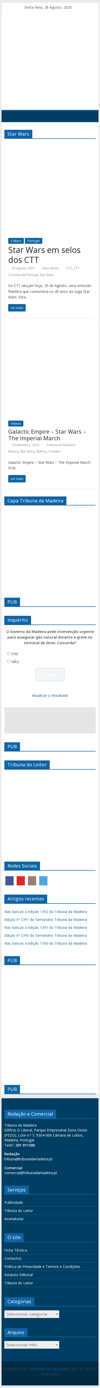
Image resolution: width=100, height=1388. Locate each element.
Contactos (13, 1258)
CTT (69, 268)
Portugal (33, 241)
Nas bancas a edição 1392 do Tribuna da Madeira (45, 911)
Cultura (16, 241)
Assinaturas (14, 1218)
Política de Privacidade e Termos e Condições (42, 1266)
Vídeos (16, 423)
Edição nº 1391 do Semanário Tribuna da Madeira (45, 919)
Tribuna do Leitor (18, 1210)
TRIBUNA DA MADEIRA (48, 1369)
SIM (14, 653)
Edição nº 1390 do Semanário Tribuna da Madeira (45, 935)
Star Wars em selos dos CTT (44, 254)
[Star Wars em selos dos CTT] (50, 145)
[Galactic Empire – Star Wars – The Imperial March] (50, 328)
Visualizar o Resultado (50, 695)
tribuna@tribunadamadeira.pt (28, 1158)
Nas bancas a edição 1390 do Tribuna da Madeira (45, 943)
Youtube (54, 451)
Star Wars (47, 275)
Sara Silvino (51, 268)
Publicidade (13, 1202)
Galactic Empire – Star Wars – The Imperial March (47, 434)
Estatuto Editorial (18, 1274)
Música (13, 451)
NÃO (15, 661)
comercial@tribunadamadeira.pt (30, 1172)
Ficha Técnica (15, 1250)
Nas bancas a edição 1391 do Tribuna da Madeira (45, 927)
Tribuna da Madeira (60, 445)
